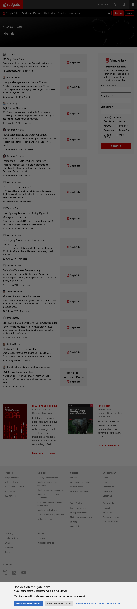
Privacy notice (113, 603)
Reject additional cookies (59, 603)
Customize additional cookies (90, 603)
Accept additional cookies (28, 603)
